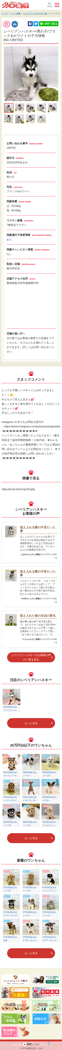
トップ (5, 13)
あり (9, 239)
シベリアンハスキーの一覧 (35, 13)
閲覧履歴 (49, 6)
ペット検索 (15, 13)
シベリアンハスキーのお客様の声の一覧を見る (31, 657)
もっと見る (31, 723)
